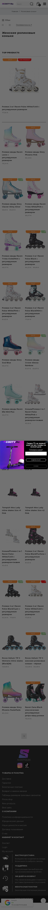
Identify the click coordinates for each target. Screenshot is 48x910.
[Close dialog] (46, 442)
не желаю (36, 466)
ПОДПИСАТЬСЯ (36, 460)
